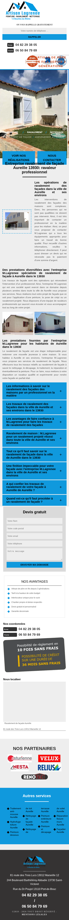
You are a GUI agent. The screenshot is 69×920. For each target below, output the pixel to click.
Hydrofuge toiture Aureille (15, 824)
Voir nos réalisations (18, 158)
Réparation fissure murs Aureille (62, 820)
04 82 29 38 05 (26, 44)
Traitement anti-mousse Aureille (15, 813)
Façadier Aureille (61, 830)
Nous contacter (52, 158)
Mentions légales (34, 914)
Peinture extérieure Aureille (46, 819)
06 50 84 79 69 (26, 50)
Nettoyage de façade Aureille (31, 820)
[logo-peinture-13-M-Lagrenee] (22, 10)
